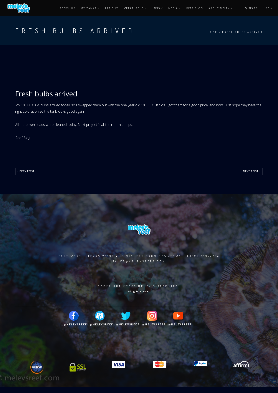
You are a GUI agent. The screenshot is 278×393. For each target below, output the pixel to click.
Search (253, 8)
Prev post (27, 171)
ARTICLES (112, 8)
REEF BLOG (194, 8)
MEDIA (173, 8)
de (267, 8)
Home (213, 32)
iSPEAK (157, 8)
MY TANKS (89, 8)
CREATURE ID (134, 8)
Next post (251, 171)
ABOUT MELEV (219, 8)
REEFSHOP (67, 8)
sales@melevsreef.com (139, 261)
